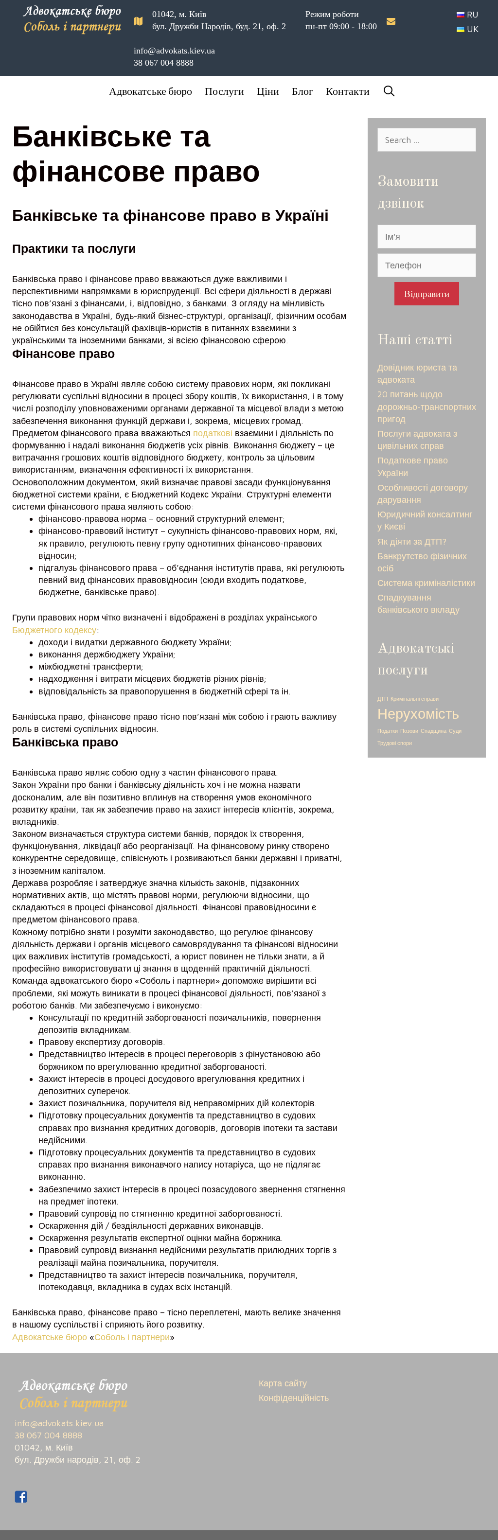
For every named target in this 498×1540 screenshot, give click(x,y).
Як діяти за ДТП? (411, 541)
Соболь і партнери (132, 1337)
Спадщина (433, 731)
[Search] (386, 91)
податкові (212, 433)
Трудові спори (394, 743)
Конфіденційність (294, 1398)
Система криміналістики (426, 583)
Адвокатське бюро (150, 91)
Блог (302, 91)
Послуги (224, 91)
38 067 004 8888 (164, 63)
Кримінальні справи (415, 699)
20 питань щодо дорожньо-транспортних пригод (426, 406)
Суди (455, 731)
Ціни (268, 91)
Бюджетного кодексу (54, 630)
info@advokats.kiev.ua (174, 50)
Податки (387, 731)
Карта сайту (283, 1383)
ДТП (382, 699)
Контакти (348, 91)
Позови (409, 731)
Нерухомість (418, 713)
